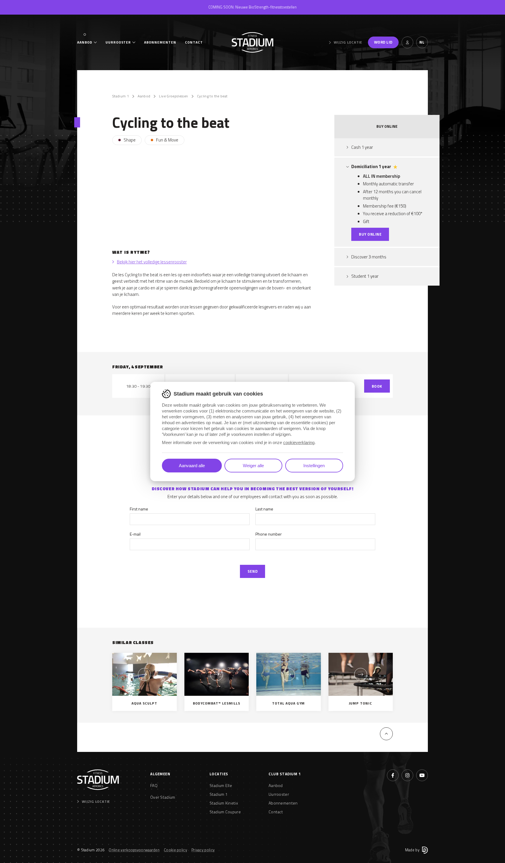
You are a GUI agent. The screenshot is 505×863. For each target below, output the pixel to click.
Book (377, 386)
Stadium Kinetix (224, 803)
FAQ (154, 785)
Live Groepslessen (173, 96)
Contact (194, 42)
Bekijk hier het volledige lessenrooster (152, 262)
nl (421, 42)
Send (252, 571)
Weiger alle (253, 465)
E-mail (135, 534)
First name (139, 509)
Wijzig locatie (348, 42)
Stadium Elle (221, 785)
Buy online (370, 234)
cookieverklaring (298, 442)
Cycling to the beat (212, 96)
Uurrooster (118, 42)
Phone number (268, 534)
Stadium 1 (120, 96)
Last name (264, 509)
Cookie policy (175, 850)
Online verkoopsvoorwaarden (134, 850)
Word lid (383, 42)
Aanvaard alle (192, 465)
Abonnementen (160, 42)
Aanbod (84, 42)
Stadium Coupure (225, 812)
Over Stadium (162, 797)
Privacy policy (203, 850)
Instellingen (314, 465)
